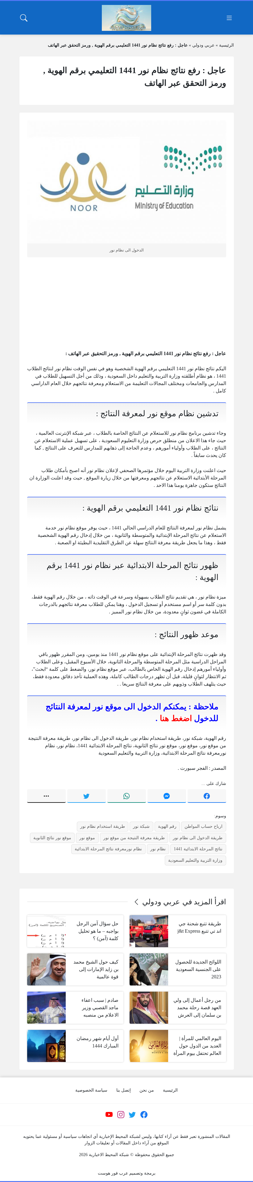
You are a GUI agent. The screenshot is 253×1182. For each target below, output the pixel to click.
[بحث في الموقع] (23, 17)
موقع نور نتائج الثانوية (52, 837)
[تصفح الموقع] (229, 17)
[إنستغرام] (121, 1114)
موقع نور (87, 837)
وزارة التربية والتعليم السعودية (195, 860)
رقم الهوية (167, 826)
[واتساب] (126, 796)
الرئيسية (226, 45)
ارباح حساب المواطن (203, 826)
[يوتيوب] (109, 1114)
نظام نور (158, 848)
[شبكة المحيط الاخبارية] (126, 18)
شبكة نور (141, 826)
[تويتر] (86, 796)
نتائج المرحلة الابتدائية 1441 (198, 848)
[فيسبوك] (207, 796)
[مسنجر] (166, 796)
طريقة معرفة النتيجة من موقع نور (134, 837)
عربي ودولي (203, 45)
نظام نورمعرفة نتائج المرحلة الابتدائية (108, 848)
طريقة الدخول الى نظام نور (197, 837)
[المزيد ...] (46, 796)
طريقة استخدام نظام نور (102, 826)
